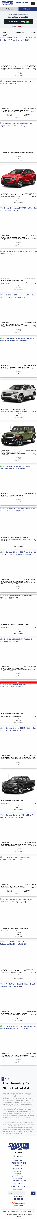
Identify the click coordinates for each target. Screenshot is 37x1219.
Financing (18, 1166)
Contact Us (5, 1211)
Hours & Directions (17, 1163)
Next (10, 1079)
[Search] (33, 1193)
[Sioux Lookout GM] (8, 3)
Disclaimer (17, 1183)
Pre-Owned (18, 1173)
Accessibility (15, 1211)
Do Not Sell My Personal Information (21, 1213)
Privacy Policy (26, 1211)
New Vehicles (17, 1171)
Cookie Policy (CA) (18, 1181)
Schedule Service (17, 1189)
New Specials (17, 1175)
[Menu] (32, 4)
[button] (18, 21)
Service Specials (17, 1178)
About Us (18, 1160)
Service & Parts (18, 1186)
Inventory (17, 1169)
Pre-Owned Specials (17, 1177)
